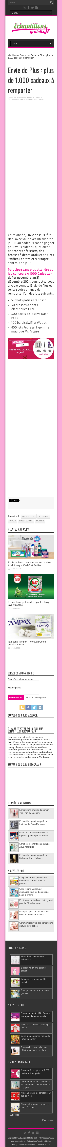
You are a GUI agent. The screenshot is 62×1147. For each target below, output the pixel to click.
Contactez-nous (43, 1145)
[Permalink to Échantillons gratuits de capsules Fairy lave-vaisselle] (31, 598)
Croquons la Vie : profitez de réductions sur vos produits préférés (33, 880)
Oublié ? (29, 697)
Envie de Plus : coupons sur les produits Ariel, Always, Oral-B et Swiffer (29, 564)
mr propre (44, 516)
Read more (47, 1120)
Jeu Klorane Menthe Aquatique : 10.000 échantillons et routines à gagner (36, 1084)
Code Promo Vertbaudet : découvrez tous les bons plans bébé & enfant (34, 892)
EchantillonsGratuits (24, 97)
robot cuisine (26, 521)
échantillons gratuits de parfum (24, 739)
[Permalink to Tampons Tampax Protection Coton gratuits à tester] (31, 638)
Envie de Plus (28, 516)
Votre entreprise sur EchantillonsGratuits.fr (28, 1141)
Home (15, 55)
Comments (28, 99)
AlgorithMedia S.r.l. (29, 1138)
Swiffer (40, 521)
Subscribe (14, 1115)
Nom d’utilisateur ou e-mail (20, 679)
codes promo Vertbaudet (37, 757)
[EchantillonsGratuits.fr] (31, 33)
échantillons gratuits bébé (39, 752)
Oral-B (12, 521)
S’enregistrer (40, 697)
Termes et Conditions (27, 1145)
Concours (24, 55)
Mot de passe (14, 687)
